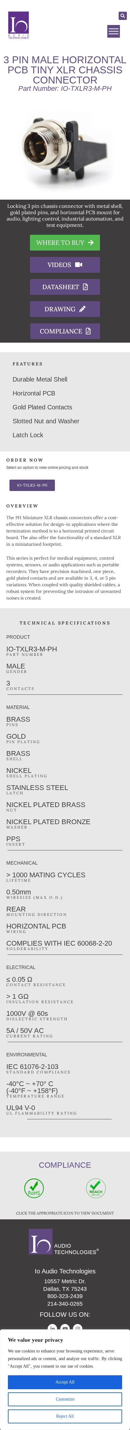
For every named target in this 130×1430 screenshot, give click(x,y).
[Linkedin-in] (52, 1329)
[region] (65, 1379)
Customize (65, 1399)
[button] (123, 16)
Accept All (65, 1382)
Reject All (65, 1416)
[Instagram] (77, 1329)
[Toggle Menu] (114, 31)
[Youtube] (65, 1329)
